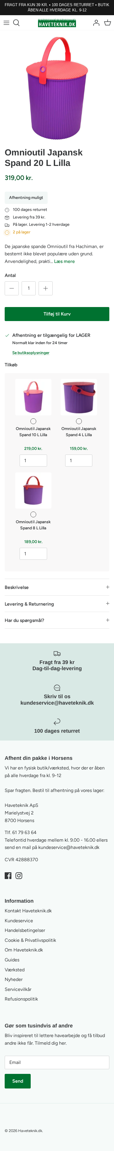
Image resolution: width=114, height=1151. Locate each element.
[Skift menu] (6, 22)
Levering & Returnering (29, 604)
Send (17, 1081)
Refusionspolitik (21, 999)
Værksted (15, 970)
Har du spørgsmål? (24, 620)
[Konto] (94, 22)
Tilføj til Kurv (57, 314)
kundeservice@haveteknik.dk (68, 847)
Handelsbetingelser (25, 930)
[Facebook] (8, 875)
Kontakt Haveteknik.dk (28, 910)
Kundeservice (19, 920)
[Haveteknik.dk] (57, 22)
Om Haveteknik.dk (24, 950)
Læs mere (64, 261)
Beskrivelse (17, 587)
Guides (12, 960)
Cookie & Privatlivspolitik (30, 940)
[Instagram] (18, 875)
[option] (57, 87)
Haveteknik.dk (30, 1131)
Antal (10, 275)
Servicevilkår (18, 989)
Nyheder (14, 979)
